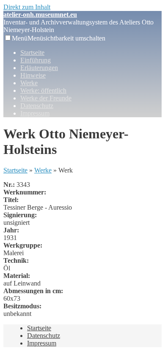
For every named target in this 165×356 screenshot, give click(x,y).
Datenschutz (36, 105)
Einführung (35, 60)
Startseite (32, 52)
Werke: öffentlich (43, 90)
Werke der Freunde (46, 98)
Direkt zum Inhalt (26, 7)
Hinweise (33, 75)
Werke (29, 82)
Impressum (35, 113)
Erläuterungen (39, 67)
